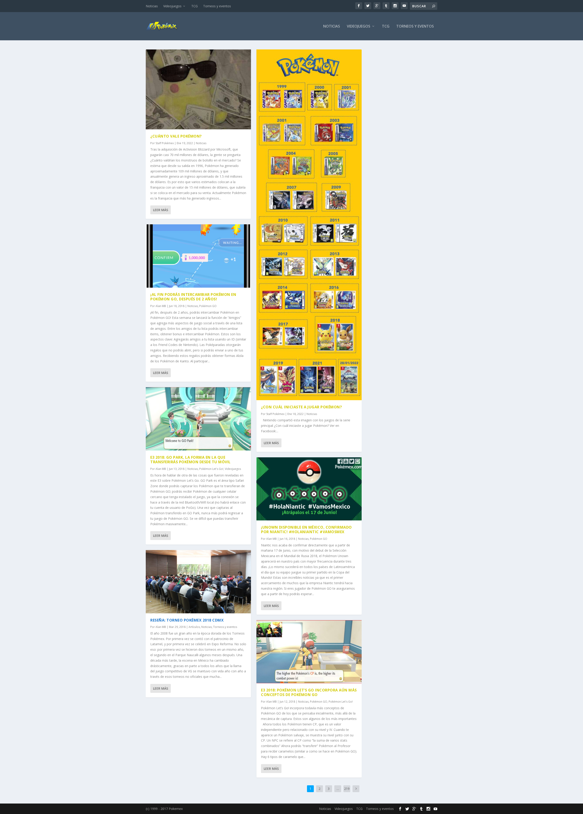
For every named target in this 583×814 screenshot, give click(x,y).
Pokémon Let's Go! (211, 469)
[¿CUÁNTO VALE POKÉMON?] (198, 89)
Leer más (160, 210)
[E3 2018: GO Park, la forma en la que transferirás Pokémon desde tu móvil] (198, 418)
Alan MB (161, 306)
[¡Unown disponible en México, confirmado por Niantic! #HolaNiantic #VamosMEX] (309, 488)
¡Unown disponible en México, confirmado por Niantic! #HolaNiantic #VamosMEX (306, 530)
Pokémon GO (208, 306)
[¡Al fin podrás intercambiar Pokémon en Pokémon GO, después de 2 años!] (198, 255)
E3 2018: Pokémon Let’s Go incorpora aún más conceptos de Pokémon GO (309, 692)
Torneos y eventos (217, 6)
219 (347, 788)
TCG (194, 6)
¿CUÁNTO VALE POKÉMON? (176, 136)
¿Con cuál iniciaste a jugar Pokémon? (301, 407)
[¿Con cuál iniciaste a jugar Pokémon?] (309, 224)
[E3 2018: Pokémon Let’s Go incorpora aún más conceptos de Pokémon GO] (309, 651)
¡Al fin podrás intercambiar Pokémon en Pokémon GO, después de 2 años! (193, 297)
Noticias (152, 6)
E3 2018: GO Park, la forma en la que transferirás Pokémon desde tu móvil (190, 460)
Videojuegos (172, 6)
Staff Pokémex (165, 143)
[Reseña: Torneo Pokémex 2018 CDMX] (198, 581)
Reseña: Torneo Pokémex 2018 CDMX (187, 620)
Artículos (194, 627)
